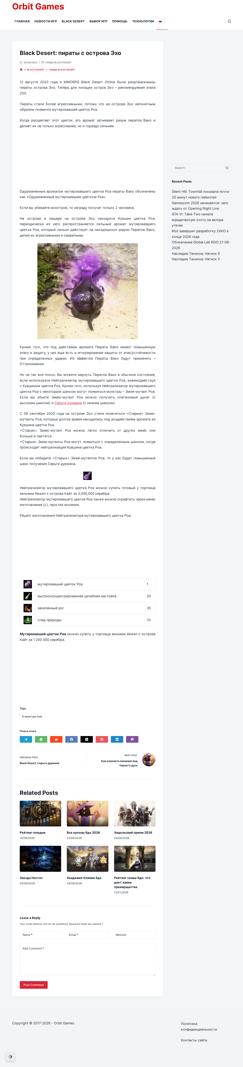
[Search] (229, 21)
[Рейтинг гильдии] (40, 813)
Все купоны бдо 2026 (83, 832)
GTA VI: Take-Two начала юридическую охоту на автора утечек (197, 219)
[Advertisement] (87, 156)
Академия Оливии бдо (84, 878)
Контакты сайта (194, 1040)
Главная (22, 21)
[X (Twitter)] (86, 739)
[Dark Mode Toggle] (10, 1056)
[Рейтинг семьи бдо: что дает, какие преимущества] (134, 859)
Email (73, 935)
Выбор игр (98, 21)
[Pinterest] (102, 739)
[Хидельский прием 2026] (134, 813)
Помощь (119, 21)
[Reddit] (56, 739)
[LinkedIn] (117, 739)
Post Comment (34, 985)
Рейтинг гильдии (33, 832)
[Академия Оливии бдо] (87, 859)
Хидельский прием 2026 (133, 832)
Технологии (143, 21)
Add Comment (33, 948)
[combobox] (197, 168)
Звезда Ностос (31, 878)
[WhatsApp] (41, 739)
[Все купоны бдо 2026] (87, 813)
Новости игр (45, 21)
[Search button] (227, 167)
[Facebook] (71, 739)
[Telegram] (26, 739)
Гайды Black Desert (58, 62)
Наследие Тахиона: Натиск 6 (196, 254)
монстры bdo (32, 716)
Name (27, 935)
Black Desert (73, 21)
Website (121, 935)
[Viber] (132, 739)
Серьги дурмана (68, 403)
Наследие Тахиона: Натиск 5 (196, 259)
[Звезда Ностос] (40, 859)
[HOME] (21, 69)
